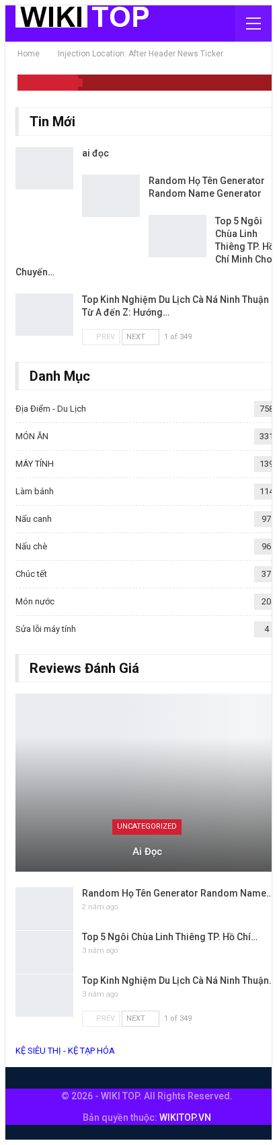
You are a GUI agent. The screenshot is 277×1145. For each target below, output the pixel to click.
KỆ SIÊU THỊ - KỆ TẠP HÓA (65, 1051)
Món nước (34, 601)
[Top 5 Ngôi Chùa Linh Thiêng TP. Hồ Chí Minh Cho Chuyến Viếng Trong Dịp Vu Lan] (177, 236)
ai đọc (95, 153)
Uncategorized (147, 826)
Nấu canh (33, 519)
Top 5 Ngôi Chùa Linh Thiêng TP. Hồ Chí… (170, 936)
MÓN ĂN (31, 436)
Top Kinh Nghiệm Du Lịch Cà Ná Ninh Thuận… (179, 980)
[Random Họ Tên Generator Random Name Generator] (111, 196)
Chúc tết (31, 574)
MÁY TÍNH (34, 464)
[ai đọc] (44, 168)
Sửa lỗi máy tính (45, 629)
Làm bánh (34, 491)
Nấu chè (31, 546)
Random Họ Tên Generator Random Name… (177, 893)
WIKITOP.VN (185, 1117)
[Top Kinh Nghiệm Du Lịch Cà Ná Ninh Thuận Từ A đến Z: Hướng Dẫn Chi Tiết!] (44, 314)
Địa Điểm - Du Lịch (50, 409)
